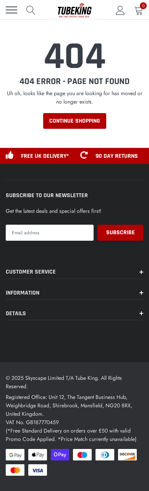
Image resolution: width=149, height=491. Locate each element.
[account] (120, 10)
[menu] (11, 10)
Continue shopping (74, 121)
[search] (31, 9)
